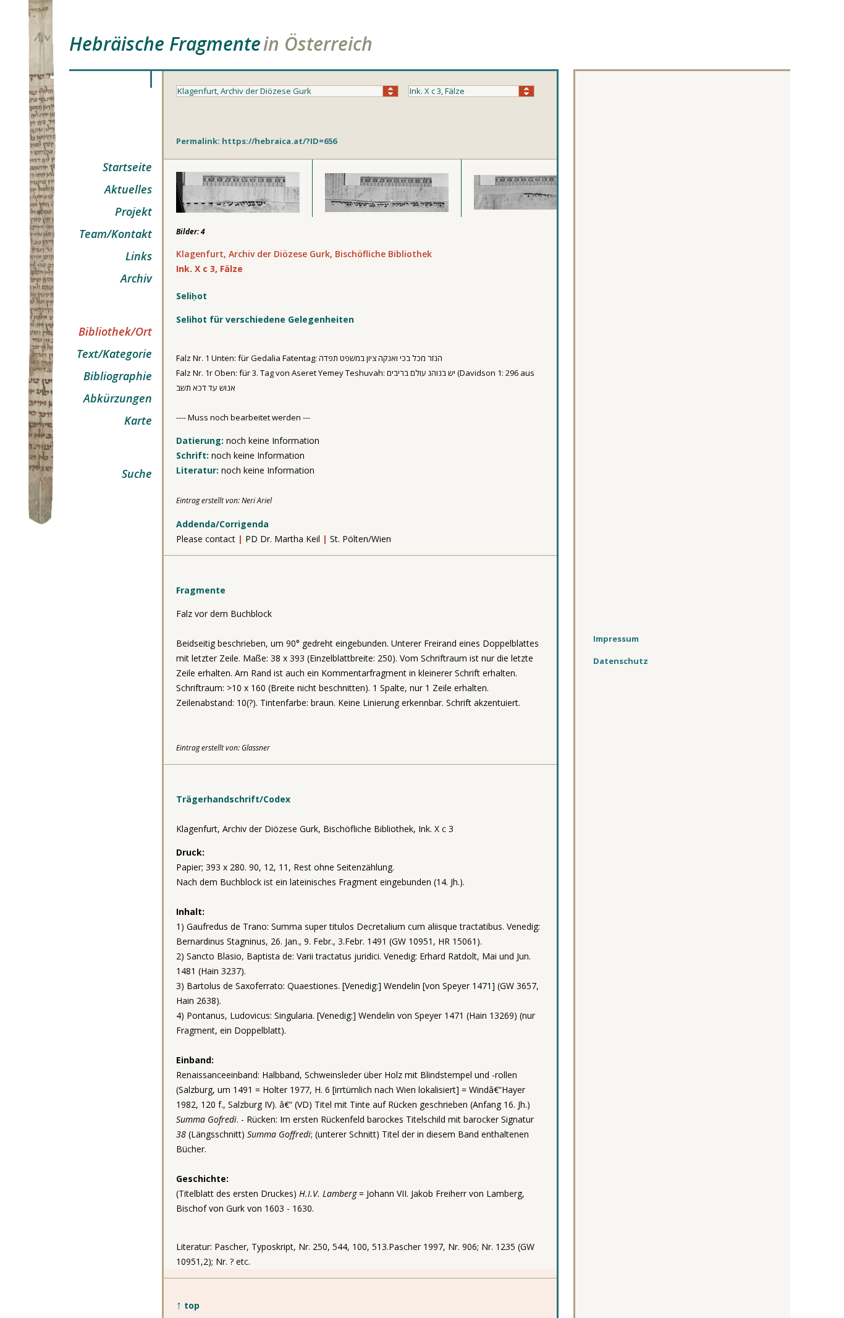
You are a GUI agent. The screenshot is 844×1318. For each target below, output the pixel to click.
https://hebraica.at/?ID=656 (279, 141)
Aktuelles (128, 189)
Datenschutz (620, 660)
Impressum (616, 638)
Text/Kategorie (114, 353)
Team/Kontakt (115, 233)
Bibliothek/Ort (115, 331)
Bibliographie (117, 375)
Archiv (136, 278)
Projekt (133, 211)
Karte (138, 420)
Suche (137, 473)
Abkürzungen (117, 398)
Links (138, 256)
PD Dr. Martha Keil (282, 539)
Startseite (127, 166)
